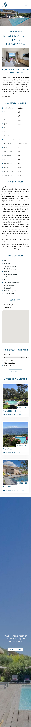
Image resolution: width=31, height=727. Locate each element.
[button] (3, 57)
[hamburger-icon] (26, 6)
